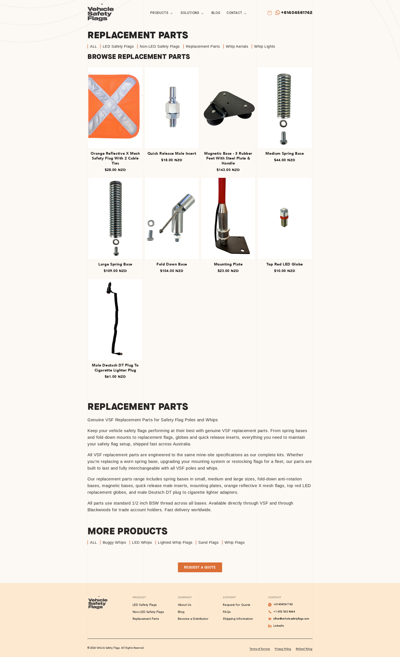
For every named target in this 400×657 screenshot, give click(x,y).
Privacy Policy (283, 649)
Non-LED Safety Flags (160, 46)
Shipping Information (238, 618)
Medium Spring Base (284, 153)
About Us (184, 604)
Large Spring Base (115, 264)
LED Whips (142, 542)
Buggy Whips (114, 542)
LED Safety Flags (118, 46)
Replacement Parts (203, 46)
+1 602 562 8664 (284, 612)
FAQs (227, 612)
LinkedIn (278, 626)
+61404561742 (296, 12)
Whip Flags (235, 542)
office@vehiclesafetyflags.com (291, 619)
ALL (94, 46)
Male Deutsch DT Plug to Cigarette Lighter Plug (115, 368)
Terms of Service (260, 649)
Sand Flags (208, 542)
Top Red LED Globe (284, 264)
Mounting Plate (228, 264)
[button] (162, 13)
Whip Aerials (237, 46)
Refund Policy (304, 649)
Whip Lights (264, 46)
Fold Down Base (171, 264)
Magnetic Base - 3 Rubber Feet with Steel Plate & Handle (228, 158)
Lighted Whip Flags (175, 542)
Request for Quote (236, 604)
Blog (181, 612)
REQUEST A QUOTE (200, 567)
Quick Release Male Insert (172, 153)
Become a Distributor (193, 618)
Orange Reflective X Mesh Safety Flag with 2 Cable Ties (115, 158)
